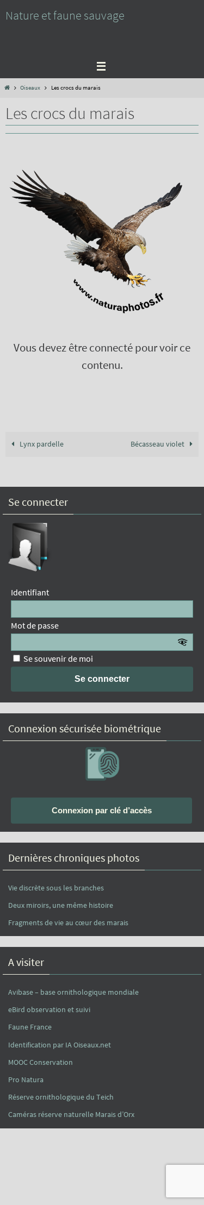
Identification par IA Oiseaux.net (59, 1045)
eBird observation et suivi (49, 1009)
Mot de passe (35, 625)
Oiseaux (30, 87)
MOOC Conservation (40, 1062)
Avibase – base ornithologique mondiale (73, 992)
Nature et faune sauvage (65, 15)
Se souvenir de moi (57, 658)
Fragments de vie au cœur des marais (68, 922)
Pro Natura (26, 1079)
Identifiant (30, 592)
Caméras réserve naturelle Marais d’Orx (71, 1114)
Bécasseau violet (158, 444)
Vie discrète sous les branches (56, 888)
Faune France (30, 1027)
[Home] (7, 87)
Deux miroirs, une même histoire (60, 905)
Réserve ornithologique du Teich (61, 1097)
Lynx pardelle (41, 444)
